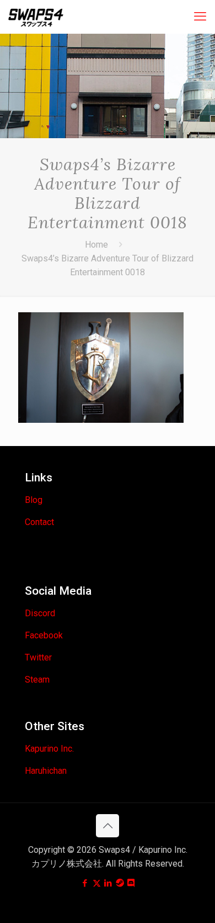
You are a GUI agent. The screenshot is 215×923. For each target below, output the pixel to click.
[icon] (120, 883)
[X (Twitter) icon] (97, 883)
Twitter (38, 657)
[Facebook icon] (85, 883)
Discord (40, 613)
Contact (39, 522)
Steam (37, 679)
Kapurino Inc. (49, 748)
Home (96, 244)
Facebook (44, 635)
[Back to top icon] (107, 825)
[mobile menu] (200, 16)
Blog (33, 500)
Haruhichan (46, 770)
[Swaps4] (35, 16)
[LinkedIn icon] (108, 883)
